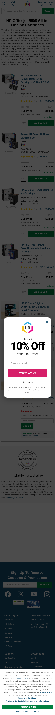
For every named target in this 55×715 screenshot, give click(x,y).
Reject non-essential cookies (27, 712)
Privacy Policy (22, 678)
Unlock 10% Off (27, 373)
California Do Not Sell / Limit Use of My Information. (27, 701)
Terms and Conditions (27, 698)
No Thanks (27, 382)
